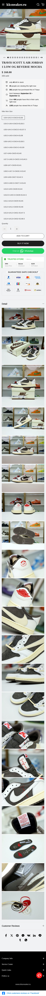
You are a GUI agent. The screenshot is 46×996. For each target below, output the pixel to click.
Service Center (7, 964)
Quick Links (6, 970)
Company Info (7, 958)
